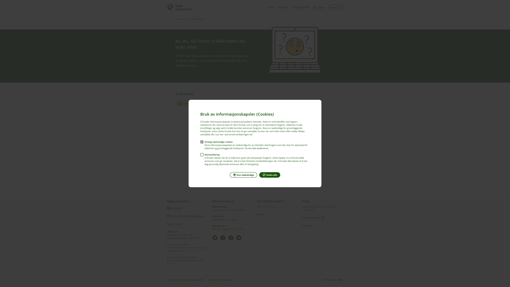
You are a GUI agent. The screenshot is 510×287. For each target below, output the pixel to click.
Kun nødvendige (245, 175)
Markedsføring (212, 154)
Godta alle (271, 175)
